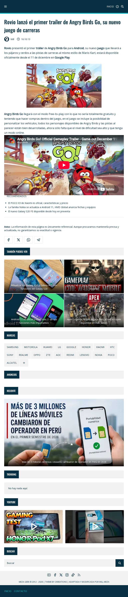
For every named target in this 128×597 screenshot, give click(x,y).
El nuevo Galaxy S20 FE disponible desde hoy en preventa (39, 211)
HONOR (86, 347)
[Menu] (5, 6)
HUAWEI (47, 347)
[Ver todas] (24, 363)
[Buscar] (122, 6)
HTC (112, 347)
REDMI (70, 354)
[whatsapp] (28, 240)
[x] (18, 240)
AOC (58, 354)
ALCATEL (12, 362)
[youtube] (49, 575)
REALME (23, 354)
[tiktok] (73, 575)
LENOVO (84, 354)
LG (59, 347)
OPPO (37, 354)
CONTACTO (20, 591)
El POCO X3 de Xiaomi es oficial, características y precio (38, 203)
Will (12, 39)
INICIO (110, 6)
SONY (10, 354)
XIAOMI (100, 347)
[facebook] (8, 240)
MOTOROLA (31, 347)
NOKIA (98, 354)
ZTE (48, 354)
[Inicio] (117, 6)
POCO (111, 354)
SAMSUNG (12, 347)
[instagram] (67, 575)
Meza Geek (24, 581)
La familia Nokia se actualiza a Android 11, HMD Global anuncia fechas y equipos (52, 207)
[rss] (79, 575)
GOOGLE (71, 347)
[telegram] (38, 240)
